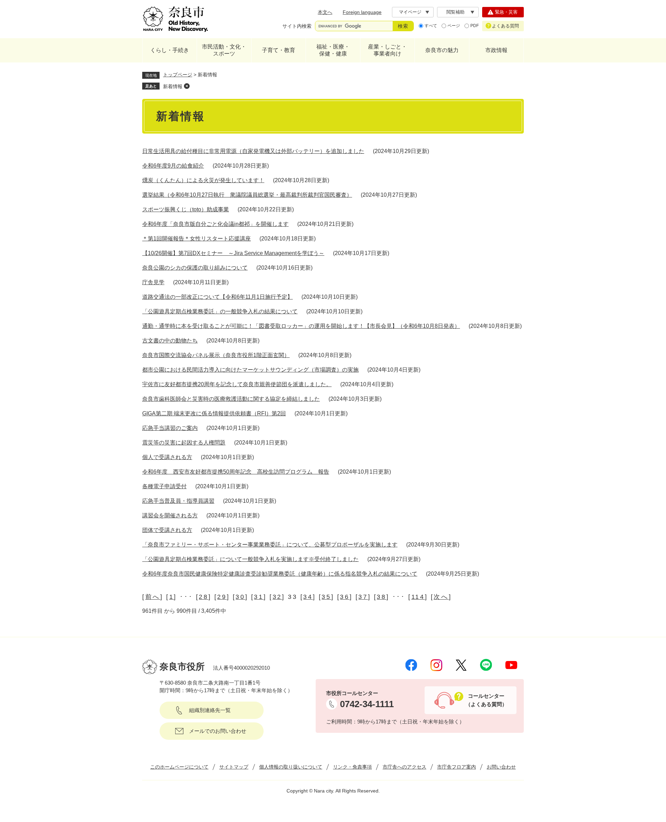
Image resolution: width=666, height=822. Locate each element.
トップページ (177, 74)
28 (203, 596)
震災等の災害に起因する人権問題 (183, 443)
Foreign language (362, 12)
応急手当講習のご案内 (170, 428)
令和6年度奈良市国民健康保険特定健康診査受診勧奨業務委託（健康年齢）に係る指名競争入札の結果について (279, 574)
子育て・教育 (278, 50)
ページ (453, 25)
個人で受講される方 (167, 457)
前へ (152, 596)
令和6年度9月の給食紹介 (173, 166)
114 (418, 596)
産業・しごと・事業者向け (387, 50)
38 (381, 596)
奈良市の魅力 (442, 50)
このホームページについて (179, 767)
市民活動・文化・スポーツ (224, 50)
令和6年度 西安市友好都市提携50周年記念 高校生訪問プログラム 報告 (235, 472)
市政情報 (496, 50)
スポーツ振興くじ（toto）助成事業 (185, 209)
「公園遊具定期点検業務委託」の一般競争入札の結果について (220, 311)
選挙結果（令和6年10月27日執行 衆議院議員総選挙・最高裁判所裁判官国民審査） (247, 195)
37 (363, 596)
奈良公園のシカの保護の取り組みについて (195, 268)
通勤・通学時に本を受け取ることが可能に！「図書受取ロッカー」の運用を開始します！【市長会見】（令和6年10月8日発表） (301, 326)
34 (308, 596)
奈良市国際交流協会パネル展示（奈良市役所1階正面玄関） (216, 355)
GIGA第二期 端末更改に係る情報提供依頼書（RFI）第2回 (214, 413)
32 (277, 596)
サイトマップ (233, 767)
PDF (474, 25)
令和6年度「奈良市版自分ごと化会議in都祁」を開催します (215, 224)
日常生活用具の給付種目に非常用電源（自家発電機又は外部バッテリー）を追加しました (253, 151)
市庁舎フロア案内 (456, 767)
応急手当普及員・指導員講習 (178, 501)
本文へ (325, 12)
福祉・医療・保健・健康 (333, 50)
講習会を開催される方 (170, 515)
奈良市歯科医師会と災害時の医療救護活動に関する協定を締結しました (231, 399)
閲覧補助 (455, 12)
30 (240, 596)
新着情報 (172, 86)
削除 (186, 86)
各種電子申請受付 (164, 486)
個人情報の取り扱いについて (290, 767)
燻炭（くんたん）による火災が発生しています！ (203, 180)
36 (344, 596)
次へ (441, 596)
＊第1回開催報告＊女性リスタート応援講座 (196, 238)
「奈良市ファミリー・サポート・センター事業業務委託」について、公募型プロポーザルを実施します (270, 545)
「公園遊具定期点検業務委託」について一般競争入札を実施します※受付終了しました (250, 559)
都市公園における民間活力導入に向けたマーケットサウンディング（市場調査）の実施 (250, 370)
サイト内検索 (296, 26)
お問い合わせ (501, 767)
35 (326, 596)
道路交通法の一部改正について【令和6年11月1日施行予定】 (217, 297)
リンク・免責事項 (352, 767)
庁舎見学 (153, 282)
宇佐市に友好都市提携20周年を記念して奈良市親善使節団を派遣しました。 (237, 384)
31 (258, 596)
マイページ (410, 12)
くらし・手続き (169, 50)
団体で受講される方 (167, 530)
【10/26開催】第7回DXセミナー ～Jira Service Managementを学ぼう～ (233, 253)
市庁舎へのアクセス (404, 767)
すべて (431, 25)
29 (222, 596)
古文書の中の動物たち (170, 341)
